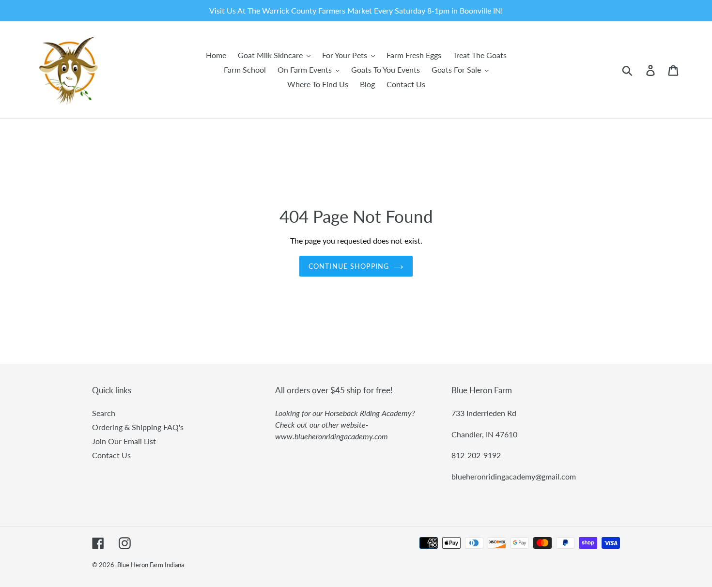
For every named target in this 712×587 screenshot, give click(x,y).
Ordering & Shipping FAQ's (138, 427)
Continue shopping (349, 266)
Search (103, 412)
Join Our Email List (124, 441)
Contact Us (111, 455)
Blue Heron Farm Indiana (150, 565)
